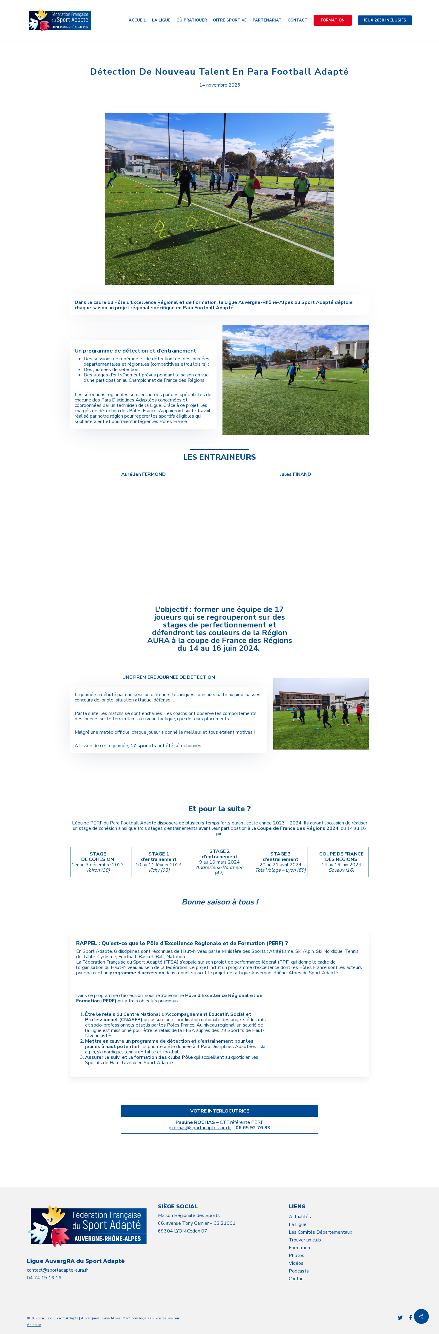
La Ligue (297, 1224)
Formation (299, 1247)
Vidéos (296, 1263)
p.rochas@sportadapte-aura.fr (200, 1127)
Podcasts (299, 1271)
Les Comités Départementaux (320, 1232)
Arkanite (34, 1324)
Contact (297, 1278)
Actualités (300, 1216)
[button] (143, 778)
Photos (296, 1255)
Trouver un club (305, 1240)
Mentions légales (136, 1318)
